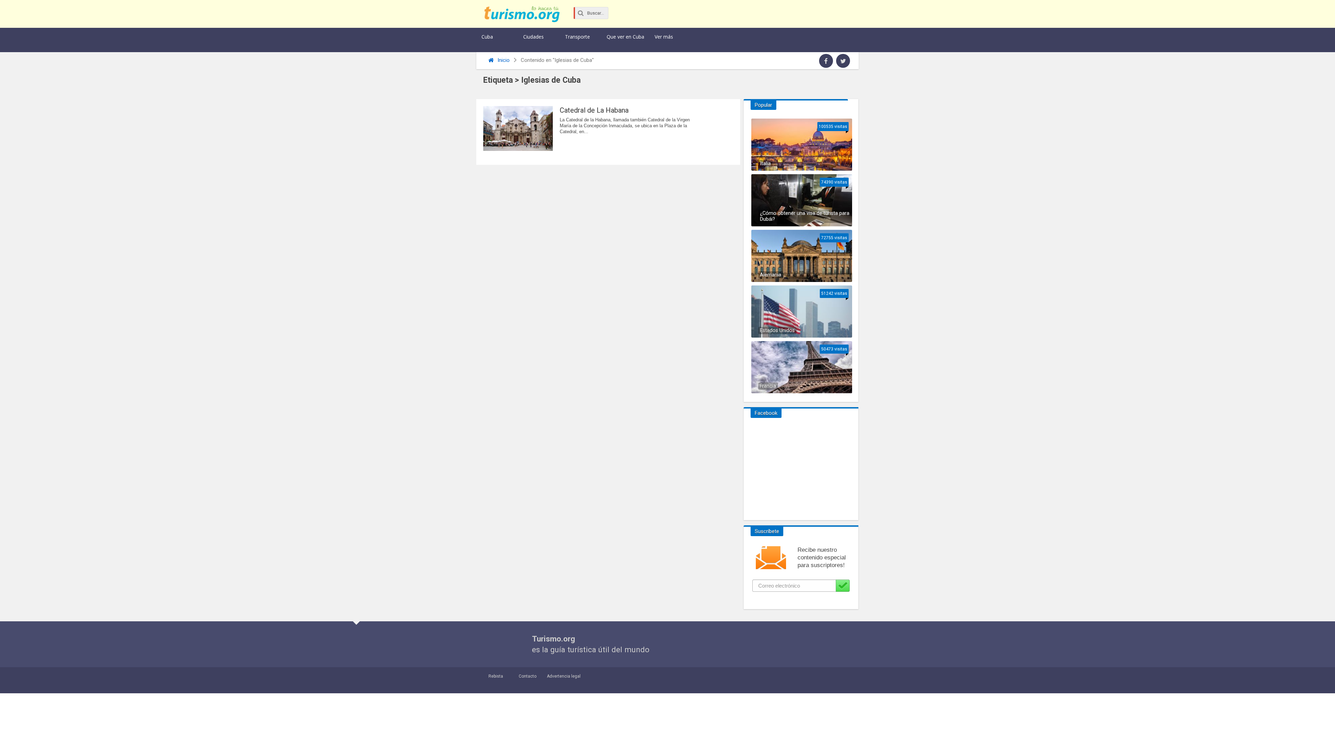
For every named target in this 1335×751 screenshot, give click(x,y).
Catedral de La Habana (594, 110)
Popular (763, 105)
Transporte (577, 36)
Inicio (503, 60)
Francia (768, 386)
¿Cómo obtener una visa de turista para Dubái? (804, 216)
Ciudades (533, 36)
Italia (765, 164)
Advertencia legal (564, 676)
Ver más (664, 36)
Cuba (487, 36)
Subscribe (843, 586)
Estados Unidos (777, 330)
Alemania (770, 275)
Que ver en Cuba (625, 36)
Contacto (527, 676)
